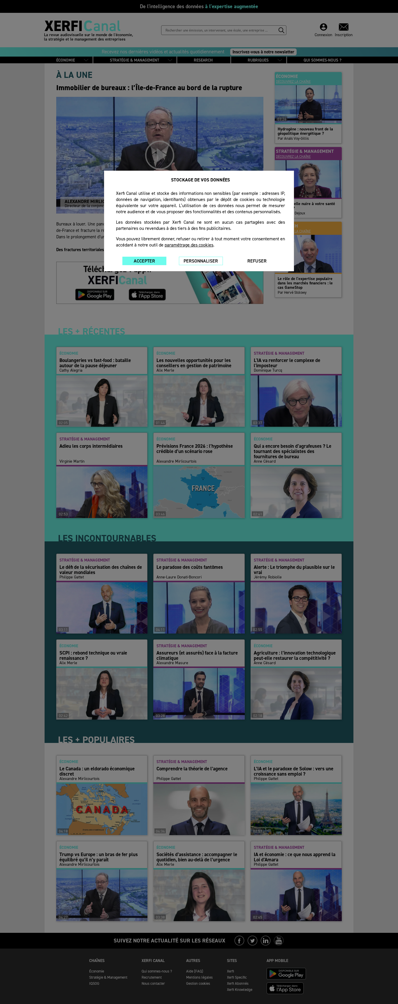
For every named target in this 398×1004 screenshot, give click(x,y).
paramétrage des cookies (189, 245)
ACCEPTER (144, 261)
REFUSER (257, 261)
